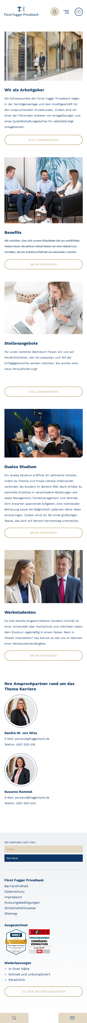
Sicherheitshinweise (20, 908)
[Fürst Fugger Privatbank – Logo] (21, 15)
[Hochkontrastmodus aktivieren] (79, 12)
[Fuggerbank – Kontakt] (73, 1018)
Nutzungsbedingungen (22, 902)
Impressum (13, 897)
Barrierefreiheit (16, 886)
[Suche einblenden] (14, 1018)
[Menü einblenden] (67, 11)
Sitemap (10, 913)
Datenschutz (14, 891)
